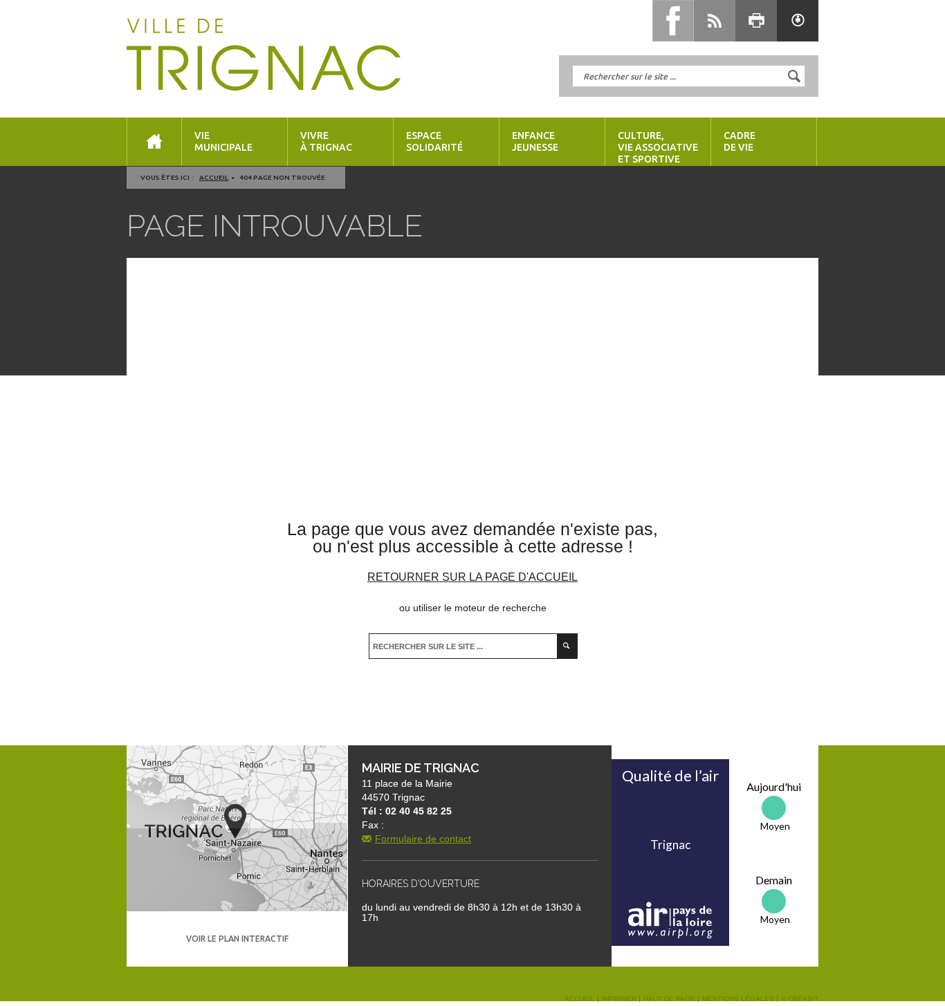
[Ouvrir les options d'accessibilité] (797, 20)
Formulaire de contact (423, 838)
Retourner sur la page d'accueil (472, 577)
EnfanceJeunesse (535, 141)
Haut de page (669, 999)
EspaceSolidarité (434, 141)
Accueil (213, 177)
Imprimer (619, 999)
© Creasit (799, 999)
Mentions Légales (738, 999)
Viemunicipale (223, 141)
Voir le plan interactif (237, 938)
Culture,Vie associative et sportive (658, 147)
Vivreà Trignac (326, 141)
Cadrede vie (739, 141)
